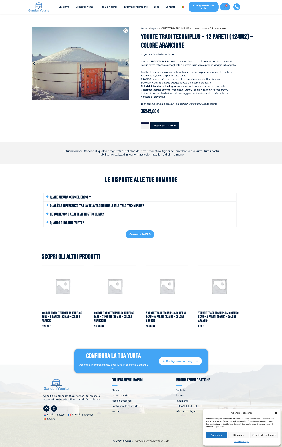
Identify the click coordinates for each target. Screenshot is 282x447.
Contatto (171, 6)
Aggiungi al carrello (164, 125)
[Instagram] (54, 408)
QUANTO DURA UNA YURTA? (67, 223)
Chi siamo (64, 6)
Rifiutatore (238, 435)
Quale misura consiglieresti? (70, 197)
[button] (276, 412)
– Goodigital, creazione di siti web (151, 440)
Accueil (144, 28)
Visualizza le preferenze (264, 435)
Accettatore (217, 435)
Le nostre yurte (84, 6)
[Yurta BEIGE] (80, 63)
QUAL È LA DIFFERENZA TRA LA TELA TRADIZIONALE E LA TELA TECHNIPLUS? (97, 205)
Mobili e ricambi (108, 6)
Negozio (154, 28)
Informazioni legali (241, 442)
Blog (156, 6)
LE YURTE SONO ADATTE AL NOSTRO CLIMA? (77, 214)
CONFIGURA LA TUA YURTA (113, 356)
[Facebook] (46, 408)
